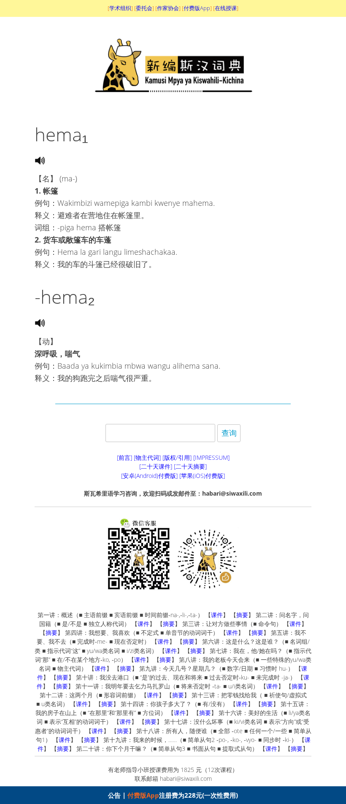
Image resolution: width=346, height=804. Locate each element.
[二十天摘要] (190, 466)
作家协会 (168, 8)
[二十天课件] (155, 466)
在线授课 (226, 8)
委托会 (144, 8)
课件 (217, 615)
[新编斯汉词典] (173, 102)
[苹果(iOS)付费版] (202, 476)
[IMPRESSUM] (211, 457)
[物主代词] (147, 457)
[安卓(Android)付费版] (149, 476)
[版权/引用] (177, 457)
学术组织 (120, 8)
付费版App (143, 795)
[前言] (124, 457)
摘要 (242, 615)
